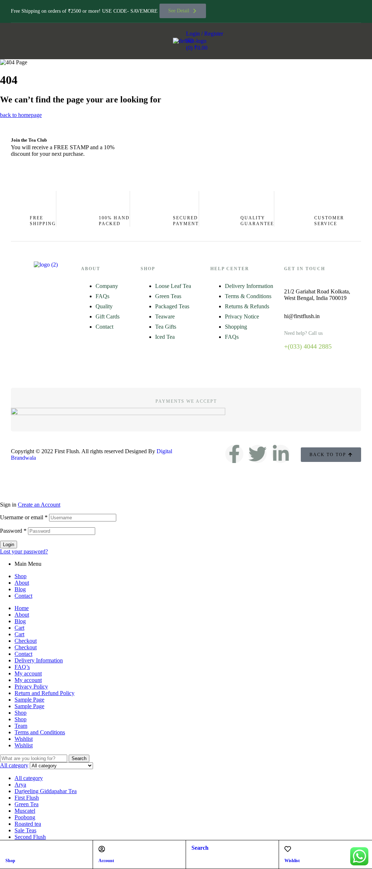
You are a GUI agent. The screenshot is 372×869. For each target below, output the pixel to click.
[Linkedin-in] (281, 454)
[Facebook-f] (234, 454)
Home (22, 608)
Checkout (26, 641)
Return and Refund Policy (44, 693)
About (22, 583)
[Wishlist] (287, 849)
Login (8, 544)
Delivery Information (39, 660)
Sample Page (29, 700)
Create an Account (39, 504)
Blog (20, 589)
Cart (19, 628)
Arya (20, 784)
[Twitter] (257, 454)
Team (21, 726)
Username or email (24, 517)
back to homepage (21, 115)
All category (29, 778)
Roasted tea (28, 824)
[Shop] (8, 849)
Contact (23, 596)
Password (13, 531)
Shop (10, 860)
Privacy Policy (31, 686)
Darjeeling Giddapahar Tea (46, 791)
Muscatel (25, 811)
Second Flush (30, 837)
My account (28, 673)
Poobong (25, 817)
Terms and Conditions (40, 732)
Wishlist (292, 860)
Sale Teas (25, 830)
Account (106, 860)
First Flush (27, 798)
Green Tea (27, 804)
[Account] (101, 849)
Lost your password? (24, 551)
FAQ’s (22, 667)
